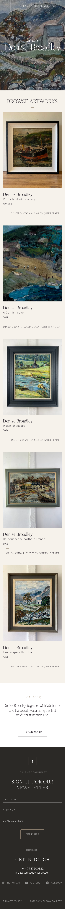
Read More (32, 732)
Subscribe (32, 834)
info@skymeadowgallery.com (32, 872)
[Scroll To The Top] (32, 761)
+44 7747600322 (32, 868)
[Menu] (5, 6)
